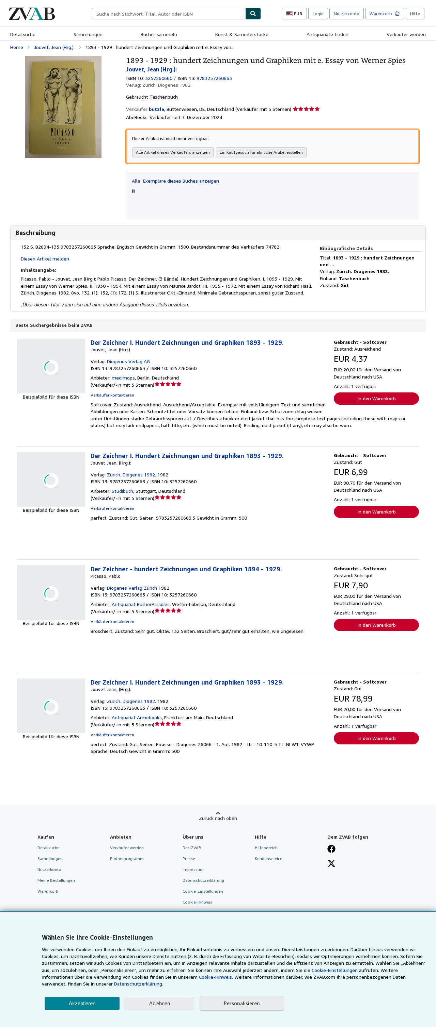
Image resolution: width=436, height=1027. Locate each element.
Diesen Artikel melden (45, 259)
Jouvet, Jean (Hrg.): (54, 47)
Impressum (193, 869)
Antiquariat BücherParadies (141, 604)
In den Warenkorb (376, 398)
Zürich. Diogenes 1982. (131, 474)
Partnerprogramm (127, 858)
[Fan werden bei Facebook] (331, 849)
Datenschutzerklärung (203, 880)
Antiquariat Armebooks (137, 717)
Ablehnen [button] (159, 1003)
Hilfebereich (266, 847)
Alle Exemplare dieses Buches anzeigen (175, 181)
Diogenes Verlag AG (128, 361)
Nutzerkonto (346, 13)
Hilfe (415, 13)
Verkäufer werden (406, 34)
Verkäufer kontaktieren (112, 395)
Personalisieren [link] (242, 1003)
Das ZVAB (192, 847)
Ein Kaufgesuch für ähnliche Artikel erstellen (261, 152)
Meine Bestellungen (56, 880)
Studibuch (122, 491)
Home (16, 47)
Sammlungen (88, 34)
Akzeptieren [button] (82, 1003)
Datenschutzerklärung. (138, 984)
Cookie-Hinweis (197, 902)
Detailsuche (22, 34)
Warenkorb (47, 891)
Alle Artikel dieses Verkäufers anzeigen (173, 152)
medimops (123, 378)
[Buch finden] (253, 13)
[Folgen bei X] (331, 864)
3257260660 (158, 78)
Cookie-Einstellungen (335, 970)
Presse (189, 858)
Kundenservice (268, 858)
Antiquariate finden (327, 34)
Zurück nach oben (218, 818)
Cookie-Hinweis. (216, 977)
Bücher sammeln (159, 34)
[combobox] (168, 13)
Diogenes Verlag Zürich (132, 588)
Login (318, 13)
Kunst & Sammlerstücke (241, 34)
